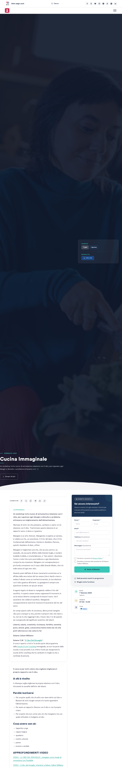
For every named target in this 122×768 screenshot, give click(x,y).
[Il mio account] (7, 10)
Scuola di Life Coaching (26, 647)
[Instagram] (99, 3)
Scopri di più (10, 476)
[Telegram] (103, 3)
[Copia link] (44, 501)
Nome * (76, 520)
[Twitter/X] (91, 3)
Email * (76, 528)
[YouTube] (95, 3)
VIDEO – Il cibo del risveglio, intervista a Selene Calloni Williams (38, 765)
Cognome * (96, 520)
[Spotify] (111, 3)
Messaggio (82, 545)
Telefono (82, 537)
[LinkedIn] (115, 3)
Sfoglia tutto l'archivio (85, 582)
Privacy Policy (97, 558)
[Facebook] (87, 3)
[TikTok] (107, 3)
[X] (26, 501)
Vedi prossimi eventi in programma (90, 578)
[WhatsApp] (30, 501)
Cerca (56, 3)
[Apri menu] (115, 10)
